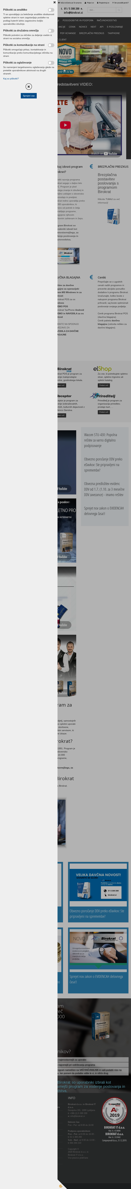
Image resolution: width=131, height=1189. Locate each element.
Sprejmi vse (29, 95)
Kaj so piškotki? (11, 78)
